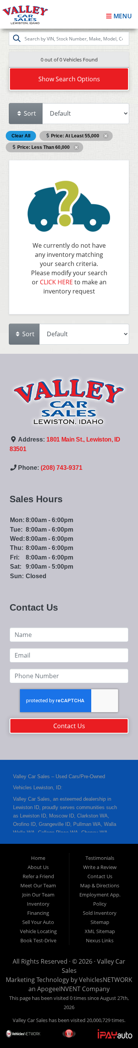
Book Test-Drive (38, 940)
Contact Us (69, 726)
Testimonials (99, 858)
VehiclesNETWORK (105, 979)
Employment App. (99, 894)
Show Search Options (69, 79)
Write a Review (100, 867)
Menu (122, 16)
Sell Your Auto (38, 922)
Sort (29, 113)
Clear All (21, 136)
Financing (38, 912)
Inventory (38, 903)
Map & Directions (99, 885)
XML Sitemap (100, 931)
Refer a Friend (38, 876)
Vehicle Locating (38, 931)
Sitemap (99, 922)
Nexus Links (99, 940)
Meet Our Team (38, 885)
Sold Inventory (100, 912)
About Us (38, 867)
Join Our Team (38, 894)
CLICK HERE (56, 282)
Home (38, 858)
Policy (100, 903)
